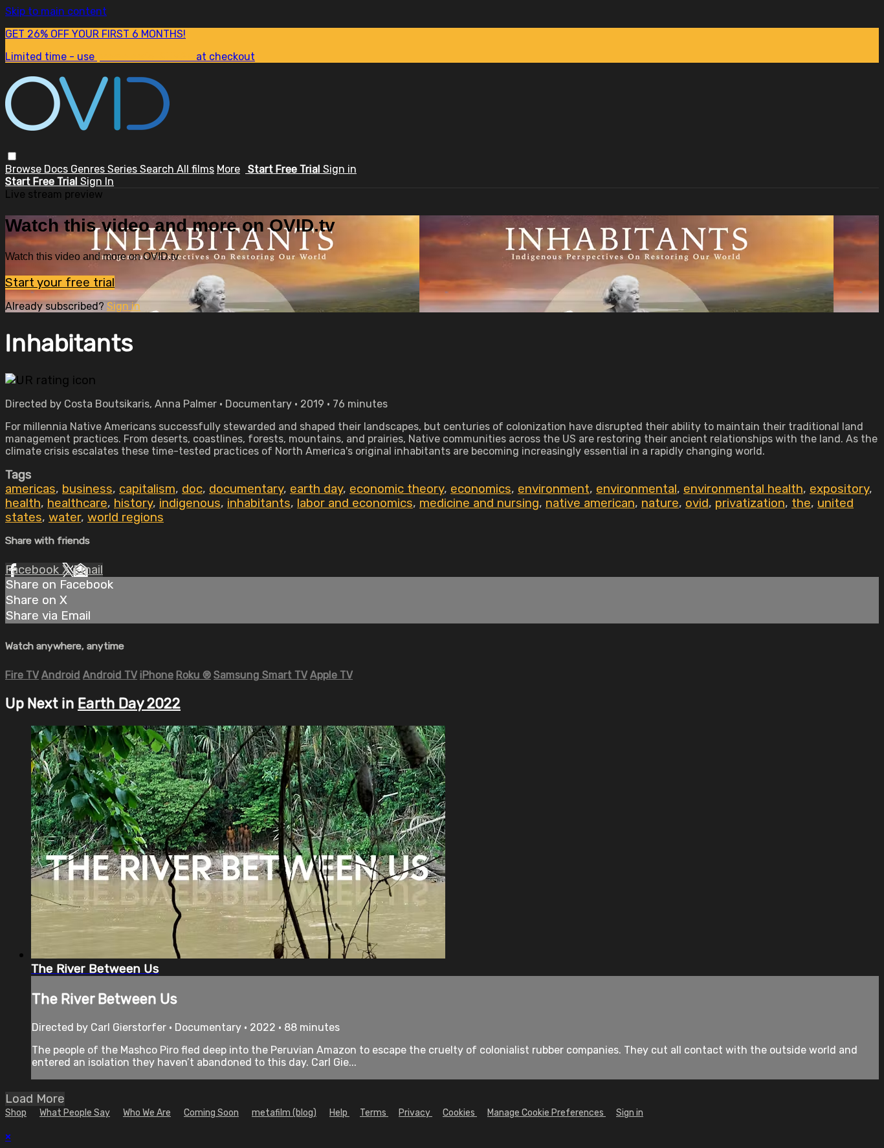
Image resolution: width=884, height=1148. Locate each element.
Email (88, 570)
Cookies (460, 1112)
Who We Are (147, 1112)
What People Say (74, 1112)
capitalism (147, 489)
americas (30, 489)
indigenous (190, 503)
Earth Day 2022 (129, 703)
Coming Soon (211, 1112)
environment (554, 489)
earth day (316, 489)
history (133, 503)
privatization (750, 503)
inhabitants (259, 503)
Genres (89, 169)
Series (123, 169)
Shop (16, 1112)
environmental (636, 489)
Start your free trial (60, 283)
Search (158, 169)
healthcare (77, 503)
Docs (57, 169)
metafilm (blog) (284, 1112)
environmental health (743, 489)
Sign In (97, 181)
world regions (125, 517)
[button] (12, 156)
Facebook (33, 570)
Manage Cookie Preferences (546, 1112)
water (65, 517)
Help (339, 1112)
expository (839, 489)
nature (660, 503)
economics (480, 489)
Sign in (340, 169)
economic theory (396, 489)
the (801, 503)
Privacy (415, 1112)
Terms (374, 1112)
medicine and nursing (479, 503)
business (87, 489)
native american (590, 503)
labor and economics (355, 503)
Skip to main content (56, 11)
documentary (246, 489)
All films (195, 169)
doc (192, 489)
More (228, 169)
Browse (24, 169)
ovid (697, 503)
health (23, 503)
